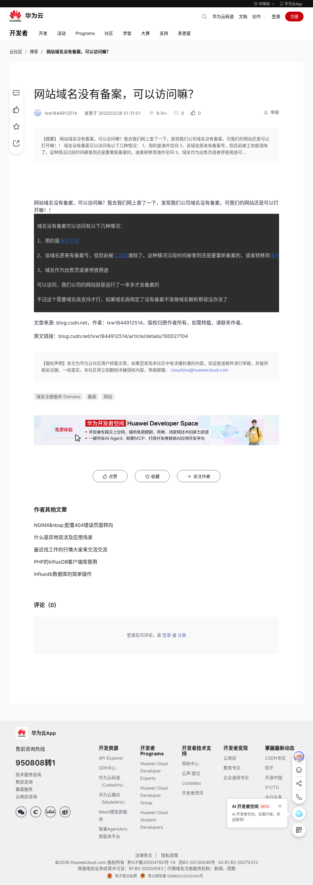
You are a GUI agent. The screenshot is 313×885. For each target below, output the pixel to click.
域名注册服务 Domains (58, 396)
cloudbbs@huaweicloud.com (199, 369)
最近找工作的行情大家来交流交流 (70, 549)
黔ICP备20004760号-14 (151, 862)
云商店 (229, 758)
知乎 (269, 767)
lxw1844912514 (61, 113)
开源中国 (273, 777)
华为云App (293, 4)
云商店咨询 (26, 796)
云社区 (15, 51)
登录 (276, 16)
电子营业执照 (126, 876)
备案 (92, 396)
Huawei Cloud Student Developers (154, 820)
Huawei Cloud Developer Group (154, 795)
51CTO (272, 787)
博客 (34, 51)
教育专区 (232, 767)
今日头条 (273, 797)
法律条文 (143, 855)
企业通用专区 (236, 777)
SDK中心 (107, 767)
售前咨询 (24, 781)
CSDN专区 (275, 758)
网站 (108, 396)
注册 (294, 16)
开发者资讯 (192, 792)
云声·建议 (191, 773)
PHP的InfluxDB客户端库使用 (65, 562)
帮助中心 (190, 763)
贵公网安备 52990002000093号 (175, 876)
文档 (243, 16)
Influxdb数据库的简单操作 (63, 574)
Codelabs (191, 783)
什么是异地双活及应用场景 (63, 537)
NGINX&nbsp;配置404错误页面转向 (73, 525)
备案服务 (24, 789)
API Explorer (111, 758)
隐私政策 (169, 855)
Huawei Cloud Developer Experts (154, 771)
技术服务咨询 (28, 774)
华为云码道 (223, 16)
